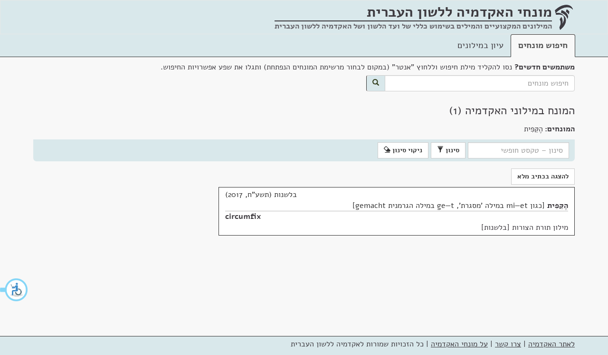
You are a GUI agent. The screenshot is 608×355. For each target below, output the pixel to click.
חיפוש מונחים (543, 45)
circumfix (243, 216)
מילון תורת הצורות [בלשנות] (524, 227)
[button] (14, 290)
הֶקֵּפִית (557, 205)
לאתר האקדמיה (551, 344)
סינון (451, 150)
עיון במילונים (480, 45)
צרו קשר (508, 344)
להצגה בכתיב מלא (543, 176)
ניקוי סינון (406, 150)
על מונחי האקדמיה (459, 344)
